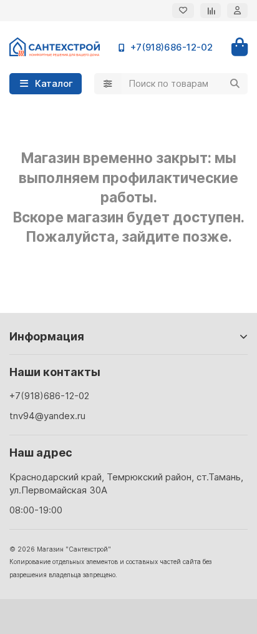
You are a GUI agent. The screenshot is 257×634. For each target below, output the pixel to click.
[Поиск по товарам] (234, 84)
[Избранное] (183, 10)
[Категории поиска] (108, 83)
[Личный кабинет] (237, 10)
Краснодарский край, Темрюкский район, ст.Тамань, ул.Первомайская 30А (126, 483)
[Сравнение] (210, 10)
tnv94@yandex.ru (47, 416)
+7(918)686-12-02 (171, 47)
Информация (46, 336)
